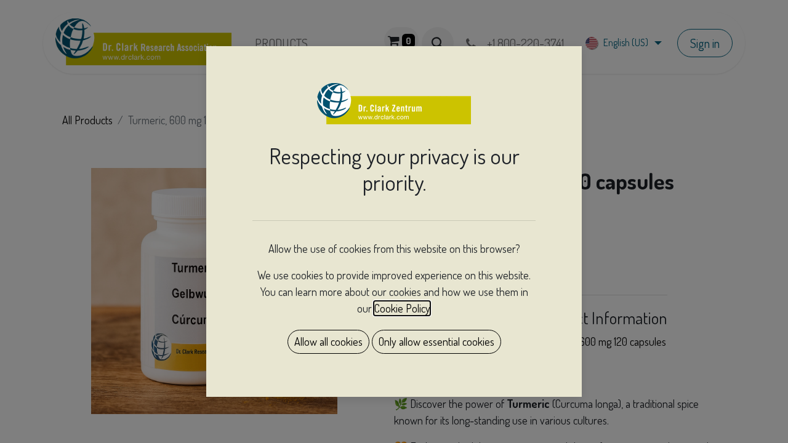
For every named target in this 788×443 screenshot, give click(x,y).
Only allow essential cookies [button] (436, 341)
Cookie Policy (402, 308)
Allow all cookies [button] (328, 341)
